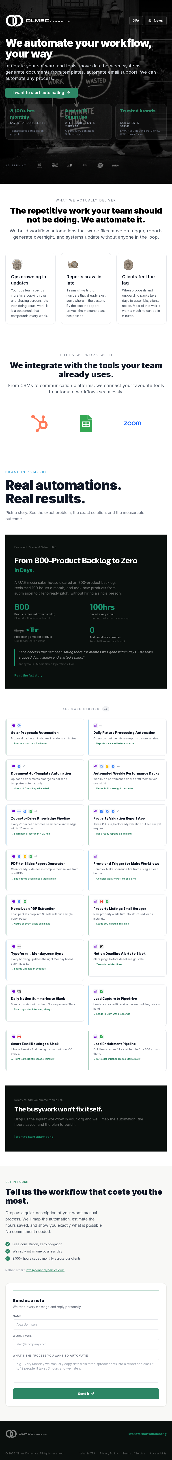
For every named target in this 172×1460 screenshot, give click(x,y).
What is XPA (87, 1453)
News (158, 20)
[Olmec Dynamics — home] (26, 1434)
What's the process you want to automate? (51, 1355)
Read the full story (28, 675)
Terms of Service (134, 1453)
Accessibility (158, 1453)
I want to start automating (38, 92)
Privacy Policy (109, 1453)
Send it (83, 1394)
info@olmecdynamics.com (45, 1270)
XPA (136, 20)
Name (17, 1316)
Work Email (22, 1336)
